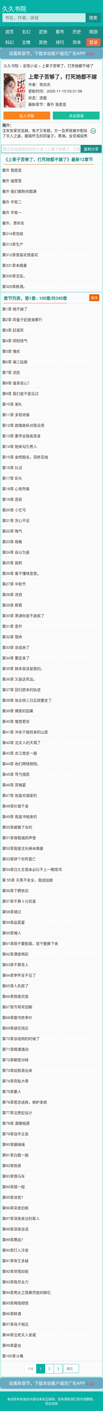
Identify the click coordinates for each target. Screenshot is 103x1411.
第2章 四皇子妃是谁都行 (22, 319)
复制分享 (91, 148)
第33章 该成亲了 (16, 647)
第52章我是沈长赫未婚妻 (22, 848)
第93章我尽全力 (15, 1281)
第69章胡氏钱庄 (15, 1028)
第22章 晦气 (12, 531)
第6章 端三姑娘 (14, 361)
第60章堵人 (11, 932)
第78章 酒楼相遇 (16, 1123)
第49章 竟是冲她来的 (19, 816)
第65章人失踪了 (15, 985)
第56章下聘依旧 (15, 890)
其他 (43, 42)
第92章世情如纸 (15, 1271)
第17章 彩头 (12, 478)
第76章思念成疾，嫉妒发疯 (24, 1102)
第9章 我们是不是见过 (20, 393)
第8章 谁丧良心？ (16, 382)
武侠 (43, 32)
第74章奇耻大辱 (15, 1080)
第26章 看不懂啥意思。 (21, 573)
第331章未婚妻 (14, 265)
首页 (9, 32)
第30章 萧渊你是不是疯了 (23, 615)
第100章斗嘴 (12, 1355)
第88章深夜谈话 (15, 1228)
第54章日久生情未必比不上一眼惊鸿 (32, 869)
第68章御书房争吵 (17, 1017)
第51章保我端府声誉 (19, 837)
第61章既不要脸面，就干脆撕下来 (30, 943)
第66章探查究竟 (15, 996)
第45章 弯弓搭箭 (16, 774)
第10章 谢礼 (12, 404)
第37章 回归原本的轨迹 (21, 689)
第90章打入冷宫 (15, 1250)
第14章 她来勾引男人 (19, 446)
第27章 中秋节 (14, 583)
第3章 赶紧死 (13, 330)
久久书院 (14, 8)
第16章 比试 (12, 467)
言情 (26, 42)
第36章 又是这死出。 (19, 679)
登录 (93, 42)
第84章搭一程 (13, 1186)
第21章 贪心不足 (16, 520)
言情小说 (30, 65)
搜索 (93, 18)
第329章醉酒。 (14, 286)
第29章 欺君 (12, 605)
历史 (77, 32)
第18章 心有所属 (16, 488)
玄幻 (26, 32)
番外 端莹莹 (12, 180)
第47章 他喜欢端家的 (19, 795)
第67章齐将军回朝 (17, 1006)
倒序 (94, 297)
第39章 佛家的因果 (17, 710)
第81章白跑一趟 (15, 1154)
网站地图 (51, 1403)
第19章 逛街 (12, 499)
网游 (93, 32)
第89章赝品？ (13, 1239)
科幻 (9, 42)
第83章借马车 (13, 1176)
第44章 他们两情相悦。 (21, 763)
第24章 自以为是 (16, 552)
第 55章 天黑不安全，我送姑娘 (27, 880)
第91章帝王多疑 (15, 1260)
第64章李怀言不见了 (19, 975)
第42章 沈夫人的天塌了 (21, 742)
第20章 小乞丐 (14, 509)
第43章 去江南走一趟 (19, 753)
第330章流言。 (14, 275)
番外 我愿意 (56, 104)
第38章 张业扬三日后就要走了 (27, 700)
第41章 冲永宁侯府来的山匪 (25, 731)
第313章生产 (12, 244)
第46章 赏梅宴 (14, 784)
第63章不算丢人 (15, 964)
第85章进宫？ (13, 1197)
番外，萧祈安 (13, 223)
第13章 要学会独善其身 (21, 435)
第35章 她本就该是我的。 (23, 668)
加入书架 (26, 115)
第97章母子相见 (15, 1324)
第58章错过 (11, 911)
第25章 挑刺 (12, 562)
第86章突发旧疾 (15, 1207)
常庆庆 (44, 84)
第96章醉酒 (11, 1313)
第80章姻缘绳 (13, 1144)
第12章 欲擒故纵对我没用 (23, 425)
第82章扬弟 (11, 1165)
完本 (77, 42)
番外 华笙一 (12, 212)
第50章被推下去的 (17, 827)
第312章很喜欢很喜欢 (20, 254)
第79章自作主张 (15, 1133)
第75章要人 (11, 1091)
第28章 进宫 (12, 594)
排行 (60, 42)
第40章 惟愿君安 (16, 721)
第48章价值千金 (15, 805)
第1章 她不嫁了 (14, 308)
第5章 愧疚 (11, 351)
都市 (60, 32)
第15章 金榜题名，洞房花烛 (25, 456)
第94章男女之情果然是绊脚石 (26, 1292)
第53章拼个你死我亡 (19, 858)
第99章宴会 (11, 1345)
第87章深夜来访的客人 (21, 1218)
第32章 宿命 (12, 636)
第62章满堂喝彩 (15, 954)
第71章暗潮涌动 (15, 1049)
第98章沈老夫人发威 (19, 1334)
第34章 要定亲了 (16, 657)
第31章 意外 (12, 626)
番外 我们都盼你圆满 (19, 191)
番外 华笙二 (12, 201)
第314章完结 (12, 233)
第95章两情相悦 (15, 1303)
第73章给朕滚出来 (17, 1070)
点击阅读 (76, 115)
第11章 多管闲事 (16, 414)
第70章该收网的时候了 (21, 1038)
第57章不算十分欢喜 (19, 901)
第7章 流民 (11, 372)
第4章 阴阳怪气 (14, 340)
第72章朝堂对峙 (15, 1059)
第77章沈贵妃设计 (17, 1112)
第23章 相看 (12, 541)
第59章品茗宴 (13, 922)
